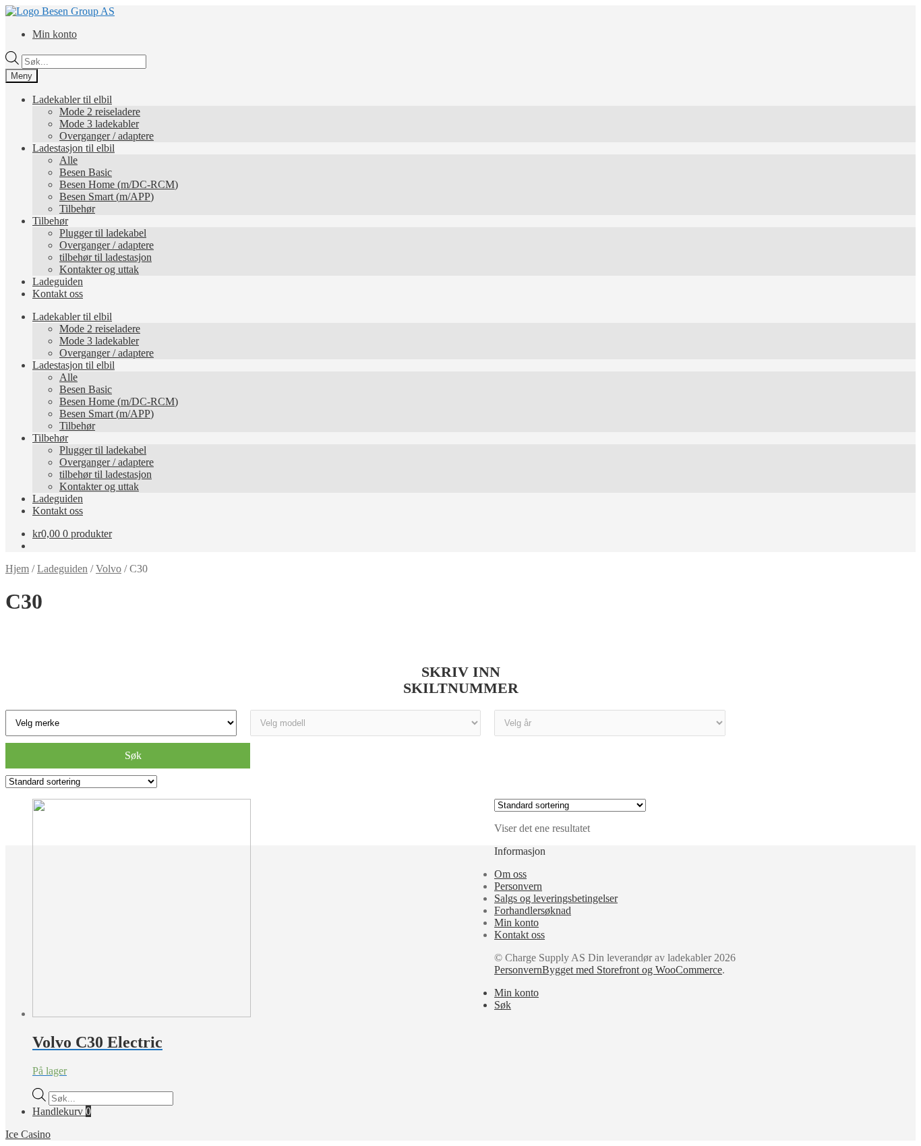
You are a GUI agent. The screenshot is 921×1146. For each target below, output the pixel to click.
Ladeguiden (57, 281)
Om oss (510, 874)
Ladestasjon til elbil (73, 148)
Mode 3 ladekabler (99, 123)
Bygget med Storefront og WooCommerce (632, 969)
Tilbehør (77, 208)
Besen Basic (85, 172)
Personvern (518, 886)
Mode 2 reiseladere (99, 111)
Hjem (17, 568)
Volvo (108, 568)
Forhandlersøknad (532, 910)
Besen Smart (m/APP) (106, 196)
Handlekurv (61, 1111)
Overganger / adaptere (106, 136)
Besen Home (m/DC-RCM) (118, 184)
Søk (502, 1005)
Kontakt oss (57, 293)
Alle (68, 160)
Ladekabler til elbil (72, 99)
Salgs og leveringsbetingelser (556, 898)
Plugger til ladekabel (102, 233)
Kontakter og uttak (99, 269)
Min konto (54, 34)
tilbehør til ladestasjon (105, 257)
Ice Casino (28, 1134)
